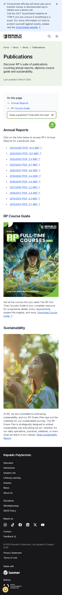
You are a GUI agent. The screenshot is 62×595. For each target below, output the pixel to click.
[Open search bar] (49, 36)
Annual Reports (19, 103)
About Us (8, 492)
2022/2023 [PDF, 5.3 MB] (23, 159)
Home (6, 47)
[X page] (35, 525)
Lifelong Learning (12, 477)
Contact (7, 531)
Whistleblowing (10, 505)
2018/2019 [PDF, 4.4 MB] (24, 181)
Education (8, 463)
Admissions (9, 467)
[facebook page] (20, 525)
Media (25, 47)
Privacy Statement (12, 552)
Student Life (9, 473)
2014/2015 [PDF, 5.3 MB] (23, 198)
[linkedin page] (27, 525)
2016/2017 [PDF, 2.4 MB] (23, 193)
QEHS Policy (9, 510)
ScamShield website (27, 27)
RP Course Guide (20, 108)
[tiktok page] (12, 525)
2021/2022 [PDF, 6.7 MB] (23, 164)
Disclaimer (8, 500)
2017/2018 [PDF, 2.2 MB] (23, 187)
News (15, 47)
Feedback (8, 536)
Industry (7, 483)
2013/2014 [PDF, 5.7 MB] (23, 204)
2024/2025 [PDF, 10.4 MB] (24, 147)
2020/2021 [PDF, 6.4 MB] (24, 170)
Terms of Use (10, 557)
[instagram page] (5, 525)
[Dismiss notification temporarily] (56, 4)
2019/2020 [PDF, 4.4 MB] (24, 176)
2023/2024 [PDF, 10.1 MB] (24, 153)
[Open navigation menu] (56, 36)
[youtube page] (42, 525)
